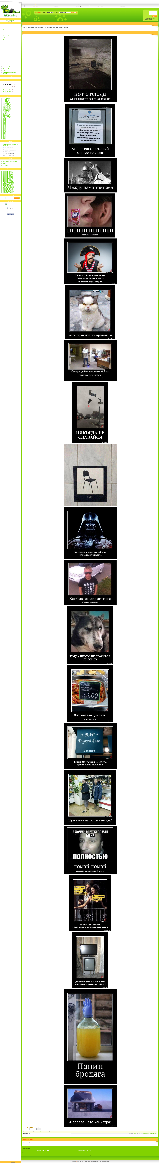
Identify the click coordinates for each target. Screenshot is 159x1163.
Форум (4, 43)
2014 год (4, 128)
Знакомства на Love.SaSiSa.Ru (10, 161)
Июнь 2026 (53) (6, 100)
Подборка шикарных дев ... (9, 182)
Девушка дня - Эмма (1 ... (8, 192)
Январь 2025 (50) (6, 117)
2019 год (4, 123)
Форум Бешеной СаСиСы (84, 1150)
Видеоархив (5, 37)
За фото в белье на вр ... (8, 185)
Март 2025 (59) (6, 115)
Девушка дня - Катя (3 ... (8, 171)
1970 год (4, 138)
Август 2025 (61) (6, 110)
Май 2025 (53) (6, 113)
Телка (89, 1161)
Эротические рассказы (8, 60)
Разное (4, 48)
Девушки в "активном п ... (8, 190)
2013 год (4, 129)
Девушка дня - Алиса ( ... (8, 188)
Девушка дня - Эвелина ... (8, 181)
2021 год (4, 121)
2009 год (4, 133)
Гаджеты (5, 41)
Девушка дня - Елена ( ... (8, 179)
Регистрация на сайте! (150, 18)
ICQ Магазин (5, 165)
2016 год (4, 126)
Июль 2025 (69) (6, 111)
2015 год (4, 127)
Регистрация (84, 1161)
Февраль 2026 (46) (7, 104)
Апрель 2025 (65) (6, 114)
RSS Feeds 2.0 (6, 70)
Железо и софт (6, 54)
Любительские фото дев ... (9, 187)
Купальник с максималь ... (9, 183)
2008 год (4, 134)
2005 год (4, 137)
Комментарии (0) (153, 1133)
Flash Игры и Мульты (7, 50)
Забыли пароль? (148, 19)
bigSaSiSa (13, 1162)
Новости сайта (6, 27)
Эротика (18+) (6, 56)
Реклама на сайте (7, 66)
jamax (135, 1133)
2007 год (4, 135)
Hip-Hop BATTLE (6, 31)
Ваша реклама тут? (10, 20)
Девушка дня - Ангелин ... (8, 172)
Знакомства (5, 52)
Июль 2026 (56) (6, 99)
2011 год (4, 131)
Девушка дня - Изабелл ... (8, 180)
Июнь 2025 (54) (6, 112)
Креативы (5, 39)
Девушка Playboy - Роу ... (8, 184)
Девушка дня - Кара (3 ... (8, 175)
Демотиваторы (6, 35)
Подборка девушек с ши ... (9, 186)
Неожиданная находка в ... (9, 191)
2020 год (4, 122)
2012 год (4, 130)
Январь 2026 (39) (6, 105)
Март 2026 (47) (6, 103)
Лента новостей (26, 1142)
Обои (4, 45)
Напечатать (145, 1133)
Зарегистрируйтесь (44, 1131)
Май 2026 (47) (6, 101)
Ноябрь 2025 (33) (6, 107)
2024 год (4, 118)
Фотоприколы (6, 33)
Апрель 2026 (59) (6, 102)
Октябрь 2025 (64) (7, 108)
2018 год (4, 124)
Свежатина (79, 1161)
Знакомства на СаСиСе (43, 1150)
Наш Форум (93, 1161)
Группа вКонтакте (7, 29)
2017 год (4, 125)
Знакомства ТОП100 (7, 62)
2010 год (4, 132)
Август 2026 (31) (6, 98)
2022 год (4, 120)
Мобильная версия (105, 1161)
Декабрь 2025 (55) (7, 106)
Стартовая (74, 1161)
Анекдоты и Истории (7, 58)
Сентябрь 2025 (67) (7, 109)
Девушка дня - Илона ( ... (8, 177)
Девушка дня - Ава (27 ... (8, 173)
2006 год (4, 136)
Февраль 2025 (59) (7, 116)
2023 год (4, 119)
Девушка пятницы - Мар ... (8, 178)
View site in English (7, 68)
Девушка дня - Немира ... (8, 174)
